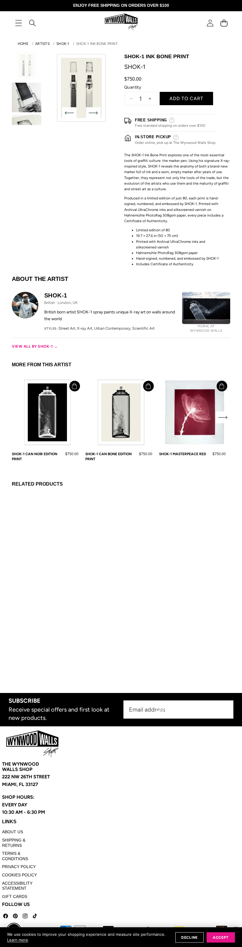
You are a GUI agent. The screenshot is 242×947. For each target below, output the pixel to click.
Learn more (17, 940)
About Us (12, 831)
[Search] (32, 23)
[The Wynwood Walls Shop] (121, 23)
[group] (26, 65)
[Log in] (210, 23)
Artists (42, 44)
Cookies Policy (19, 875)
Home (23, 44)
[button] (223, 23)
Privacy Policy (19, 866)
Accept (221, 937)
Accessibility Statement (17, 886)
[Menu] (18, 23)
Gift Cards (14, 896)
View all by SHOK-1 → (35, 346)
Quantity (132, 87)
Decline (189, 937)
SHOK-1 (62, 44)
